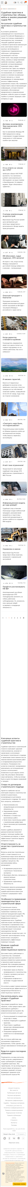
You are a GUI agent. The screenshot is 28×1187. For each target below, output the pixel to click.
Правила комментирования (14, 1110)
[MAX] (4, 1136)
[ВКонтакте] (14, 1136)
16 (12, 375)
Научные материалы (14, 1095)
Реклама (14, 1125)
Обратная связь (14, 1140)
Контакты (14, 1122)
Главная (4, 8)
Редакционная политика (14, 1113)
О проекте (14, 1120)
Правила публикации (14, 1115)
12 (11, 120)
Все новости (14, 1090)
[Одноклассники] (9, 1136)
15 (12, 583)
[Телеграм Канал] (18, 1136)
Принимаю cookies (19, 1184)
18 (11, 252)
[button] (2, 2)
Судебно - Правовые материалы (14, 1103)
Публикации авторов (14, 1093)
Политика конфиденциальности (14, 1108)
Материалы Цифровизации (14, 1100)
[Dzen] (23, 1136)
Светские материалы (14, 1098)
